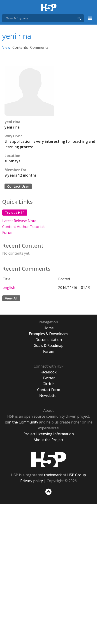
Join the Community (21, 422)
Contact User (18, 186)
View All (11, 298)
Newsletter (48, 395)
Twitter (48, 377)
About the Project (48, 439)
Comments (39, 47)
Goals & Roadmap (48, 345)
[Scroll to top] (48, 494)
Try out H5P (15, 212)
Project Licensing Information (48, 433)
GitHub (49, 383)
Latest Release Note (19, 220)
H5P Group (76, 474)
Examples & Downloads (48, 333)
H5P (48, 459)
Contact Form (48, 389)
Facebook (48, 372)
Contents (20, 47)
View (6, 47)
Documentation (48, 339)
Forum (7, 232)
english (9, 287)
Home (49, 327)
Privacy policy (31, 480)
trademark (53, 474)
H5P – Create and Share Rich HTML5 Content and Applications (48, 8)
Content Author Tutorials (23, 226)
